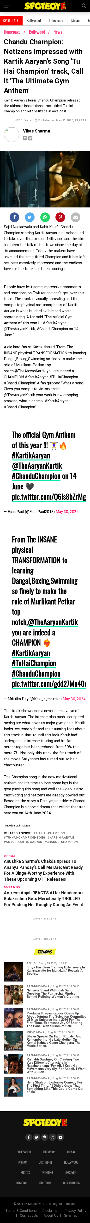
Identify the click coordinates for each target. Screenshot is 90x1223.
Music (75, 20)
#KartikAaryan (31, 455)
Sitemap (70, 1216)
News (58, 32)
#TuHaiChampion (34, 662)
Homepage (12, 32)
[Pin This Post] (60, 218)
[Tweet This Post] (30, 218)
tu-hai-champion (50, 833)
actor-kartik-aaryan (24, 842)
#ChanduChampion (36, 475)
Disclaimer (50, 1211)
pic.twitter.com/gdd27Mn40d (50, 683)
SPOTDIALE (10, 20)
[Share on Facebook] (14, 218)
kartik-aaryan (61, 837)
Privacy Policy (75, 1211)
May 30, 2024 (67, 511)
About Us (51, 1216)
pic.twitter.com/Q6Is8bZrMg (49, 496)
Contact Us (29, 1216)
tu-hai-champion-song (25, 837)
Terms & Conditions (21, 1211)
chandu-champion (62, 842)
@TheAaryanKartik (37, 465)
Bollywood (34, 20)
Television (56, 20)
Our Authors (71, 1183)
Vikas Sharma (36, 131)
